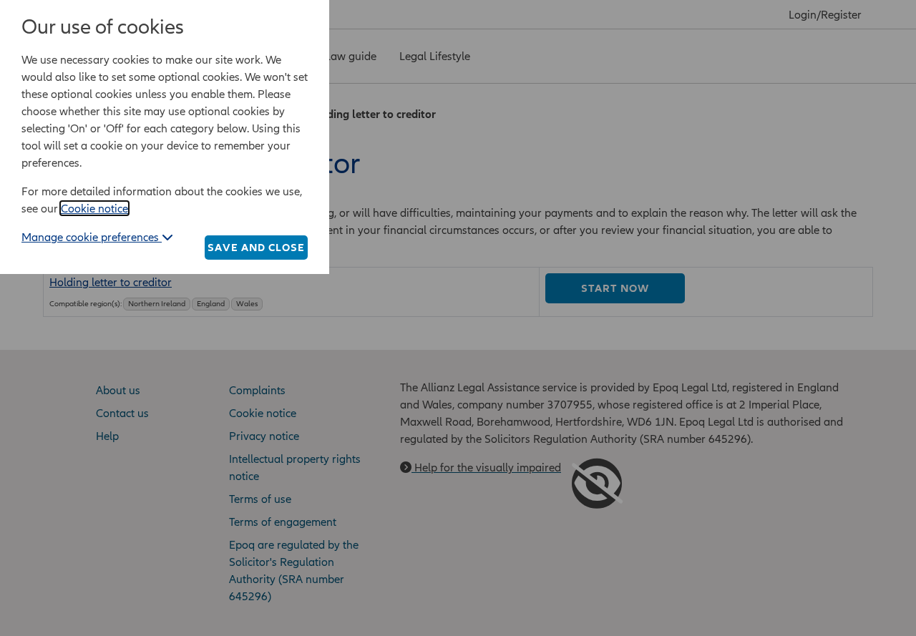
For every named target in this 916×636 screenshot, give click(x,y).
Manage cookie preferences (91, 236)
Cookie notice (94, 208)
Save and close (256, 247)
